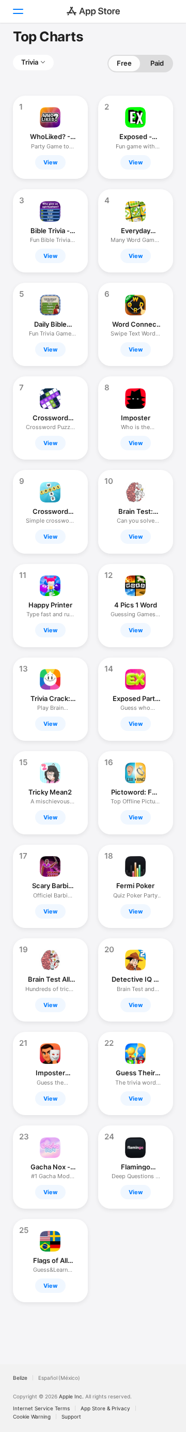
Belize (20, 1377)
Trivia (29, 62)
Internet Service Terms (41, 1408)
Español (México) (59, 1377)
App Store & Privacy (105, 1408)
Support (71, 1416)
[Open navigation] (17, 11)
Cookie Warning (32, 1416)
